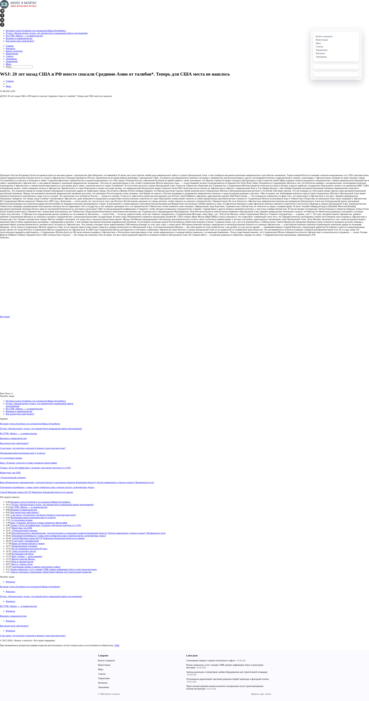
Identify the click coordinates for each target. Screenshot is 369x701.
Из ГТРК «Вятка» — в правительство (24, 36)
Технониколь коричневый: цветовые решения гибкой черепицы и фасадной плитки (227, 679)
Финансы (10, 582)
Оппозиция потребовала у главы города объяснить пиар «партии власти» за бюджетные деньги (47, 487)
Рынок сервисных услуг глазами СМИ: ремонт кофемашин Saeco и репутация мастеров (53, 569)
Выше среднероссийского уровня (28, 543)
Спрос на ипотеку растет (24, 551)
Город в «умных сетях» (21, 564)
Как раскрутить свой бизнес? (20, 41)
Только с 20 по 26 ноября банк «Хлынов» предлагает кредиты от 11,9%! (35, 468)
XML (117, 645)
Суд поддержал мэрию (11, 458)
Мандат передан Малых (23, 559)
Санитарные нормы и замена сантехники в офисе (36, 567)
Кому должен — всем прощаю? (27, 556)
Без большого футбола (22, 554)
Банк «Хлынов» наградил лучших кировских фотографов (28, 463)
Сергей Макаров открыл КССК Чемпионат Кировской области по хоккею (36, 492)
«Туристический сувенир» (13, 477)
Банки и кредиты (106, 660)
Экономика (103, 687)
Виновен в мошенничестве (19, 38)
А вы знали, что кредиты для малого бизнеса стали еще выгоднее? (33, 448)
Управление (104, 678)
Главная (10, 81)
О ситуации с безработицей (25, 541)
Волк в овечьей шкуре (22, 561)
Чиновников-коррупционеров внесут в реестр (22, 453)
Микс (8, 86)
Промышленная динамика (24, 546)
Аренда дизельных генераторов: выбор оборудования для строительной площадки (51, 572)
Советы (102, 674)
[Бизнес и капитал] (18, 8)
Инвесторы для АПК (10, 472)
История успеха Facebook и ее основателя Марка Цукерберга (36, 30)
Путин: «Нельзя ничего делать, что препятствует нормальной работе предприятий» (47, 33)
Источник (5, 316)
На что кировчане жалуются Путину (29, 548)
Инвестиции (104, 665)
